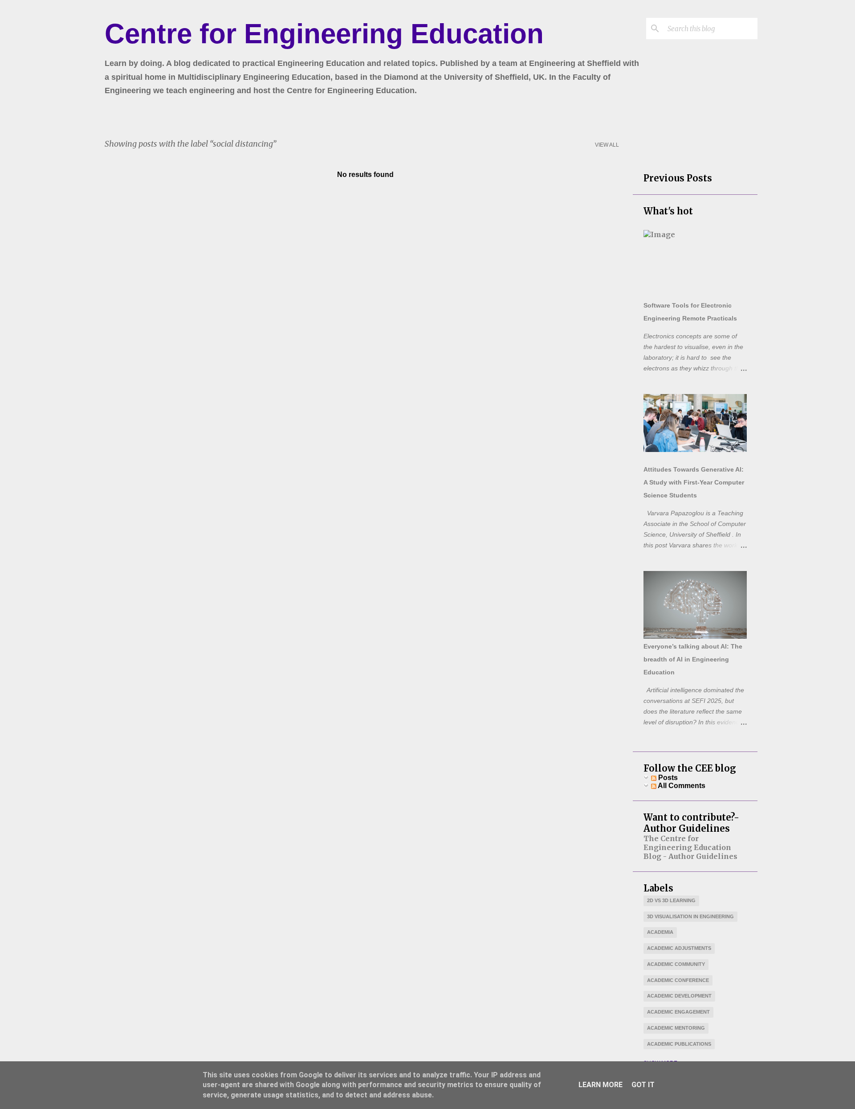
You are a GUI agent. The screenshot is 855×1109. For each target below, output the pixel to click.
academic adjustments (679, 948)
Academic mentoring (676, 1028)
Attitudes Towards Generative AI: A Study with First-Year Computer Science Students (693, 482)
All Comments (680, 785)
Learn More (600, 1084)
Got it (643, 1084)
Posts (667, 777)
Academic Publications (679, 1044)
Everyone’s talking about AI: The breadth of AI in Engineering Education (692, 659)
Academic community (676, 964)
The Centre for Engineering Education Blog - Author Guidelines (690, 847)
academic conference (678, 980)
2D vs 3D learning (671, 900)
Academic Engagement (678, 1012)
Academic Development (679, 995)
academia (660, 932)
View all (607, 145)
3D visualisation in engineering (690, 916)
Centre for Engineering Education (324, 33)
